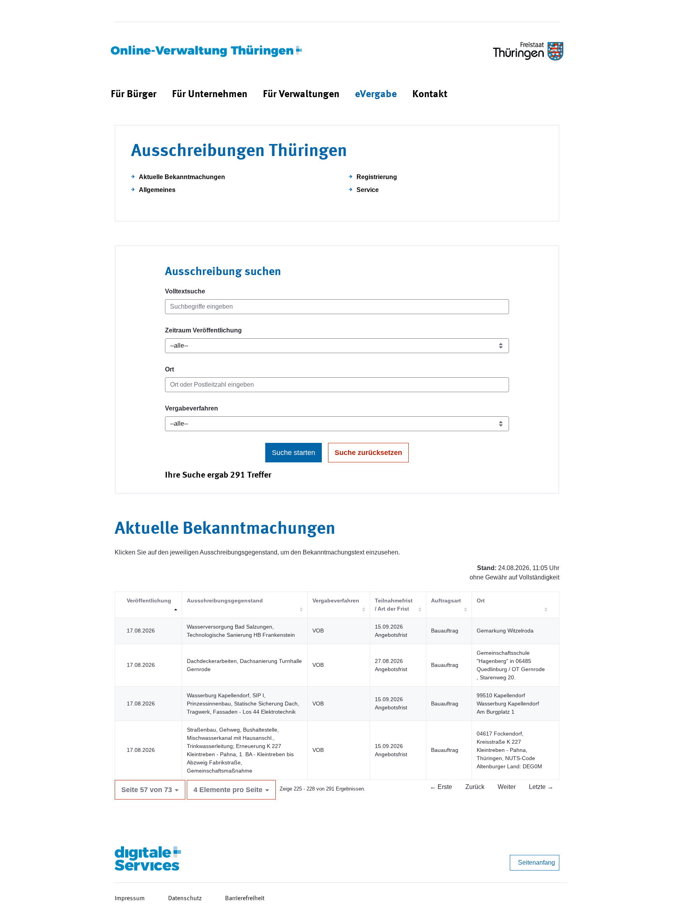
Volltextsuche (185, 291)
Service (368, 190)
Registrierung (377, 177)
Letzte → (541, 787)
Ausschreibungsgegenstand (225, 600)
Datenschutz (185, 898)
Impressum (130, 898)
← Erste (441, 787)
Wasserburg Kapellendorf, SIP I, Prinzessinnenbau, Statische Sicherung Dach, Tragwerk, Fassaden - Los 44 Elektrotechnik (243, 703)
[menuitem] (133, 94)
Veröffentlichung (149, 600)
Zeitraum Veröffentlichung (203, 330)
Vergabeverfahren (191, 408)
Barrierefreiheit (244, 898)
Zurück (474, 787)
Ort (169, 369)
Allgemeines (157, 190)
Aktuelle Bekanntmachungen (182, 177)
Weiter (507, 787)
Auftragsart (446, 600)
